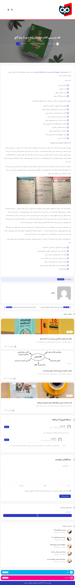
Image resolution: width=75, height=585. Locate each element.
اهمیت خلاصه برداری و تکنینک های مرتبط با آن (57, 371)
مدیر (50, 44)
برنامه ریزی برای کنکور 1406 (58, 537)
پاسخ (6, 427)
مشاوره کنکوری (67, 346)
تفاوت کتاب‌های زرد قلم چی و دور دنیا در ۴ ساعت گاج (56, 339)
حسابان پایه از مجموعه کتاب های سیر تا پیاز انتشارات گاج (52, 72)
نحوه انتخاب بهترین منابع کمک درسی (56, 559)
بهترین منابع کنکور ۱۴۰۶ (59, 530)
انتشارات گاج (60, 279)
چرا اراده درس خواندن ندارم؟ (58, 552)
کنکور (69, 378)
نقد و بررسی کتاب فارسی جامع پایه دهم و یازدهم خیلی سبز (51, 307)
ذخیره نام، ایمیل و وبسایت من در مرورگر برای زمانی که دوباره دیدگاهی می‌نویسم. (47, 491)
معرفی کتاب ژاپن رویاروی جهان (57, 545)
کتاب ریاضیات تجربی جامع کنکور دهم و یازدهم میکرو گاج (55, 403)
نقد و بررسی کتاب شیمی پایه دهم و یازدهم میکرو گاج (25, 307)
